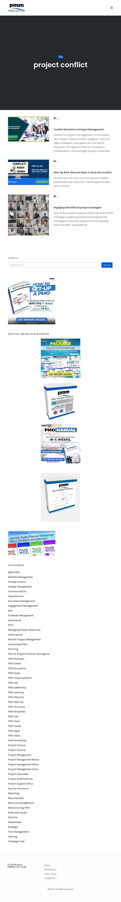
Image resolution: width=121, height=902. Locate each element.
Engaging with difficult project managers (77, 207)
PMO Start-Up (15, 702)
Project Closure (17, 745)
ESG (10, 610)
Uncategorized (16, 841)
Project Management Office (23, 764)
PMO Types (14, 730)
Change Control (17, 581)
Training (12, 836)
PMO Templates (16, 711)
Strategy (12, 826)
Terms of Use (50, 874)
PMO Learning (16, 692)
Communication (17, 591)
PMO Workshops (17, 740)
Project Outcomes (18, 774)
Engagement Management (23, 605)
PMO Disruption (17, 668)
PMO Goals (14, 673)
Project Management (20, 755)
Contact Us (49, 878)
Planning (13, 649)
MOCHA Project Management (24, 639)
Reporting (13, 793)
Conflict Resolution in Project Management (79, 129)
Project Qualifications (20, 778)
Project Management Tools (23, 769)
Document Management (21, 601)
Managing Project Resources (24, 629)
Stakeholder (15, 822)
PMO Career (14, 663)
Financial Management (21, 615)
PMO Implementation (20, 678)
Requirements (16, 798)
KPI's (11, 625)
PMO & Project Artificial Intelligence (28, 654)
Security (12, 817)
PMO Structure (16, 706)
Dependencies (16, 596)
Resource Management (21, 802)
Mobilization (15, 634)
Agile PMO (14, 572)
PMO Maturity (16, 697)
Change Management (20, 586)
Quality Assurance (18, 788)
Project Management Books (23, 759)
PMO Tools (14, 721)
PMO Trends (14, 726)
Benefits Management (20, 577)
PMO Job (13, 682)
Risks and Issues (17, 812)
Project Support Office (20, 783)
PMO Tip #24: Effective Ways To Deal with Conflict (83, 172)
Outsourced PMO (17, 644)
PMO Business (16, 658)
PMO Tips (13, 716)
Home (47, 865)
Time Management (18, 831)
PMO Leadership (17, 687)
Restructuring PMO (19, 807)
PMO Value (14, 735)
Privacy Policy (50, 869)
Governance (14, 620)
